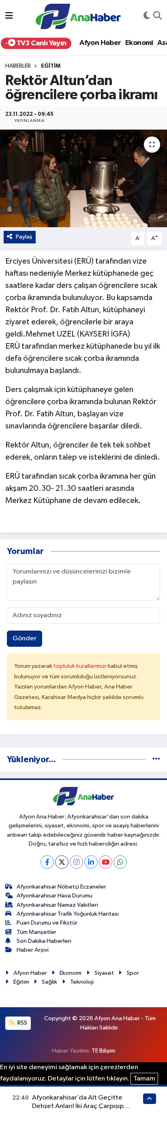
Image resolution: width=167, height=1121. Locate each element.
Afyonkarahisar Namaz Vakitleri (57, 905)
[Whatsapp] (120, 862)
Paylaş (24, 237)
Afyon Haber (100, 43)
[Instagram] (76, 862)
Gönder (24, 638)
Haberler (18, 66)
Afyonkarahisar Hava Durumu (54, 896)
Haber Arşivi (33, 950)
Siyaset (104, 973)
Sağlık (49, 982)
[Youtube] (105, 862)
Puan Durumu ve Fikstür (47, 923)
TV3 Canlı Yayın (40, 43)
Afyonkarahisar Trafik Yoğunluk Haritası (68, 914)
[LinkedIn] (91, 862)
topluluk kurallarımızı (81, 666)
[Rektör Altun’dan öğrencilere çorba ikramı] (83, 178)
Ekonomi (139, 43)
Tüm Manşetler (36, 932)
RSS (21, 1023)
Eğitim (50, 66)
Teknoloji (82, 982)
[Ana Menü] (9, 16)
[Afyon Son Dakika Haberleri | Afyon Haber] (78, 16)
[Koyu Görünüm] (146, 16)
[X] (62, 862)
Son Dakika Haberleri (44, 941)
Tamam (144, 1078)
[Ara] (157, 16)
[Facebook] (47, 862)
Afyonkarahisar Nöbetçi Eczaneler (61, 887)
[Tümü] (156, 759)
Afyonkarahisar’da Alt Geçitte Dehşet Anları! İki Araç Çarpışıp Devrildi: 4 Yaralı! (78, 1106)
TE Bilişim (103, 1051)
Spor (132, 973)
